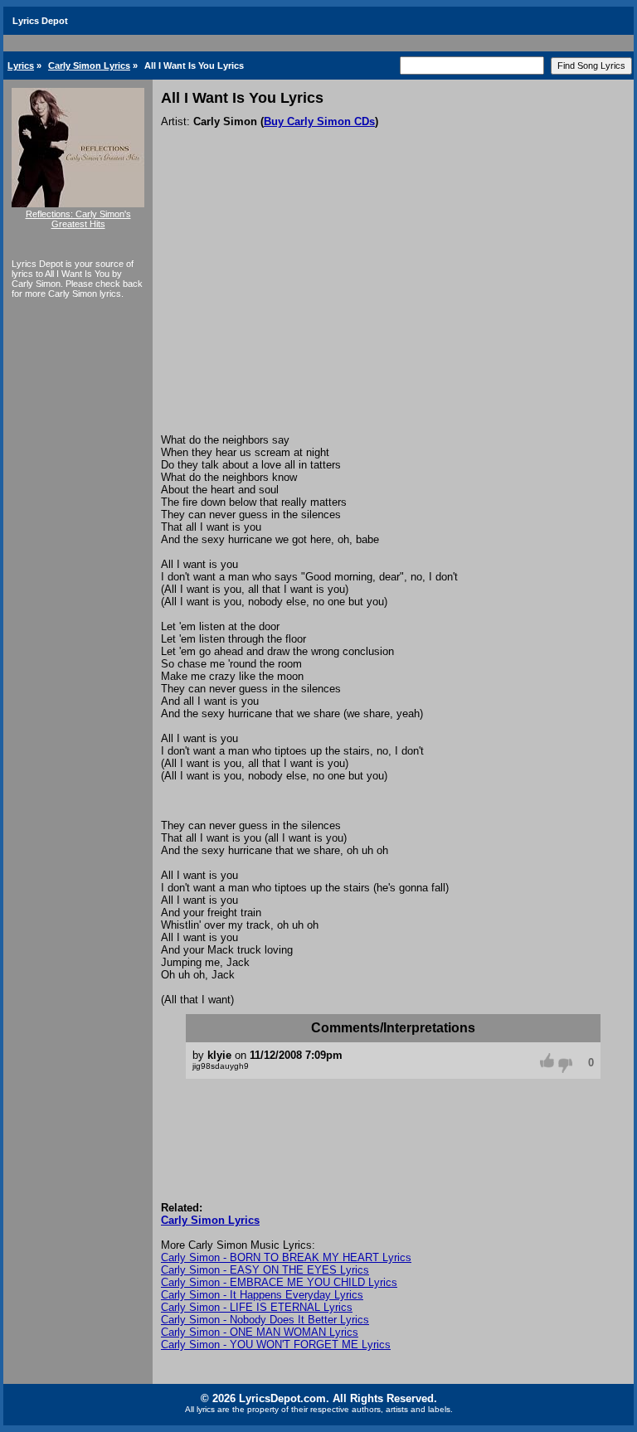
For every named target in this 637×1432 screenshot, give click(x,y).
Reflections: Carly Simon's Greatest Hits (78, 219)
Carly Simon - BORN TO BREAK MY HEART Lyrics (286, 1257)
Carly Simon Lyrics (89, 65)
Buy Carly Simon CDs (319, 121)
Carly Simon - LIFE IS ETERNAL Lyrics (257, 1307)
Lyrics (20, 65)
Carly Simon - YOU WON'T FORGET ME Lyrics (276, 1344)
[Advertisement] (393, 309)
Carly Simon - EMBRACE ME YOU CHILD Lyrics (279, 1282)
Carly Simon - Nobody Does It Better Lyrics (265, 1319)
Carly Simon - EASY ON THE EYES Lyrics (265, 1270)
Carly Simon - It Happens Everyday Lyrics (262, 1295)
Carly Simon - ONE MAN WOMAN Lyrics (259, 1332)
